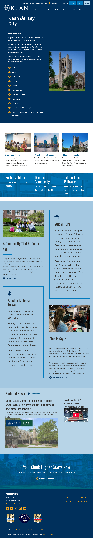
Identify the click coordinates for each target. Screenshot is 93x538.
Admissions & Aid (53, 10)
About (88, 10)
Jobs (67, 497)
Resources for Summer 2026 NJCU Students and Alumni (27, 113)
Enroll (13, 72)
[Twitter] (11, 508)
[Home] (15, 8)
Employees (39, 3)
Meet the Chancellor (71, 154)
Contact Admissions (18, 77)
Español (87, 3)
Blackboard (15, 99)
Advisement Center (18, 95)
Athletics (25, 3)
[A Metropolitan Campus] (46, 142)
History (14, 86)
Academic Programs (14, 154)
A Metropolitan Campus (44, 154)
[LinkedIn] (24, 508)
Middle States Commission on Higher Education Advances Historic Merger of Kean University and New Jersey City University (29, 405)
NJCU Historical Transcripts (21, 108)
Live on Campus (11, 278)
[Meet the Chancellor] (75, 142)
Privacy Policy (82, 497)
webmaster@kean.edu (48, 534)
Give (46, 3)
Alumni (32, 3)
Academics (39, 10)
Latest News (35, 394)
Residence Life (16, 90)
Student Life (77, 10)
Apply (72, 3)
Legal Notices (82, 501)
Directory (69, 501)
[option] (87, 3)
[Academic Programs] (18, 142)
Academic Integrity (41, 529)
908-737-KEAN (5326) (13, 503)
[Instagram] (20, 508)
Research (66, 10)
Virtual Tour (31, 529)
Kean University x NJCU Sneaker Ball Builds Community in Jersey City (74, 403)
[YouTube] (16, 508)
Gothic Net (15, 103)
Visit (79, 3)
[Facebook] (7, 508)
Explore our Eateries (59, 378)
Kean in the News (21, 529)
